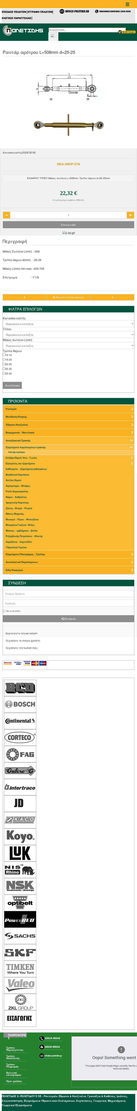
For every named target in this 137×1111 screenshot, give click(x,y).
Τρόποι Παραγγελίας (14, 1048)
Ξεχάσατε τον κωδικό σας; (22, 648)
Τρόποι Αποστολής (13, 1057)
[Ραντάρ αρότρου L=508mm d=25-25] (68, 104)
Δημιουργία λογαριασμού (21, 633)
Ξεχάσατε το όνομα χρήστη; (23, 640)
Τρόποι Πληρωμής (12, 1065)
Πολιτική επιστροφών (13, 1074)
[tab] (68, 318)
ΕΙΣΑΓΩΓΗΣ (29, 152)
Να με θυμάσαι (13, 611)
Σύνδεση (70, 619)
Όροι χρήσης (14, 1081)
